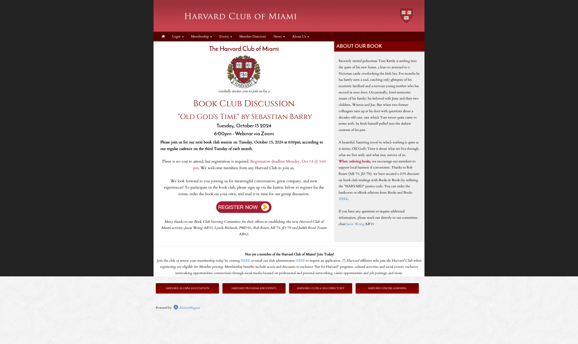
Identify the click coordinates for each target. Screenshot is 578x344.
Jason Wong (355, 224)
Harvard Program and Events (254, 288)
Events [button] (224, 36)
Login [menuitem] (177, 36)
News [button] (278, 36)
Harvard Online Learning (387, 288)
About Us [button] (299, 36)
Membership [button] (200, 36)
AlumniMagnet (189, 308)
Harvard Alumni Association (187, 288)
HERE (343, 199)
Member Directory (252, 36)
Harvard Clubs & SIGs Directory (320, 288)
